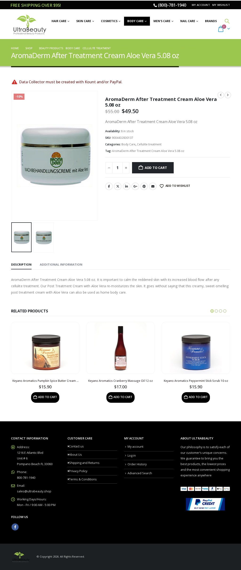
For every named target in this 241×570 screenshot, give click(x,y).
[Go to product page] (45, 348)
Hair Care (59, 21)
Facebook (109, 186)
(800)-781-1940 (172, 5)
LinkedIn (126, 186)
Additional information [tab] (61, 264)
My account (201, 5)
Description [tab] (21, 264)
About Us (75, 455)
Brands (211, 21)
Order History (137, 464)
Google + (135, 186)
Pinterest (144, 186)
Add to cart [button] (47, 397)
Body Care (135, 21)
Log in (132, 456)
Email (153, 186)
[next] (228, 95)
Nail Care (187, 21)
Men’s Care (161, 21)
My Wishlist (221, 5)
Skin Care (83, 21)
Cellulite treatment (149, 144)
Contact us (76, 446)
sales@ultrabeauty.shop (34, 491)
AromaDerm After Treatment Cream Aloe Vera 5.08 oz (148, 151)
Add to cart (156, 167)
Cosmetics (109, 21)
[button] (227, 21)
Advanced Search (140, 473)
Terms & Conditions (83, 479)
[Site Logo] (29, 24)
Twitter (117, 186)
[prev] (220, 95)
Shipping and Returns (84, 463)
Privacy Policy (78, 471)
